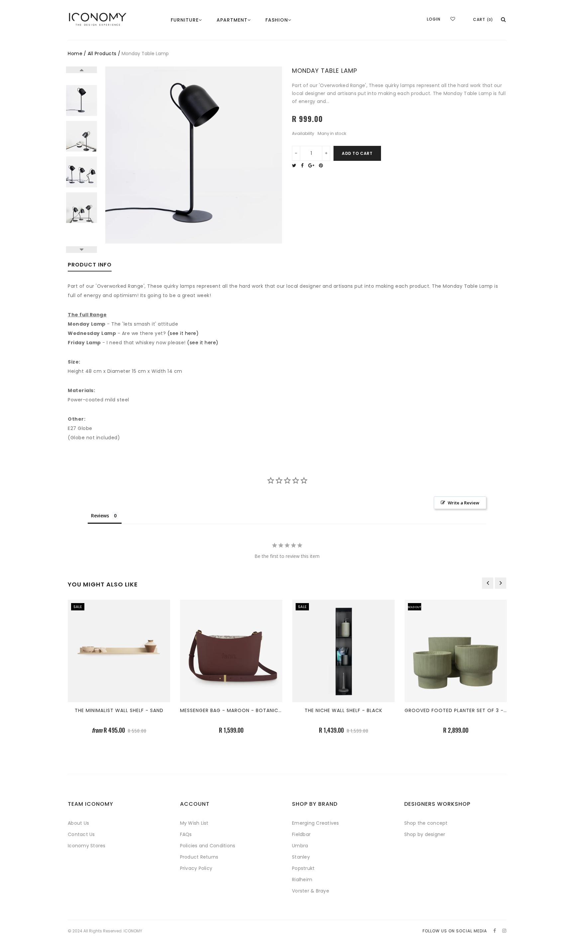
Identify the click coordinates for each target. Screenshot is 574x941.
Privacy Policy (196, 868)
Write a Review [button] (463, 503)
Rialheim (302, 879)
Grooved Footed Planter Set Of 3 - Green (463, 710)
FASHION (276, 20)
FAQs (186, 834)
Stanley (301, 857)
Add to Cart (357, 153)
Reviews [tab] (100, 515)
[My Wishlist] (452, 19)
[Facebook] (304, 165)
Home (75, 53)
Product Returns (199, 857)
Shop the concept (426, 823)
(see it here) (183, 333)
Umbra (300, 845)
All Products (102, 53)
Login (433, 19)
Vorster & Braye (310, 891)
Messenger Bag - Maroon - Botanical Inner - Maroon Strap (262, 710)
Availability (303, 134)
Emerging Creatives (315, 823)
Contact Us (81, 834)
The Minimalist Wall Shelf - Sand (119, 710)
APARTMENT (232, 20)
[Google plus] (313, 165)
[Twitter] (296, 165)
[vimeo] (322, 165)
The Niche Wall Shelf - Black (343, 710)
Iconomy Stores (87, 845)
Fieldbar (301, 834)
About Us (78, 823)
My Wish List (194, 823)
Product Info (90, 265)
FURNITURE (185, 20)
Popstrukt (303, 868)
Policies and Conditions (208, 845)
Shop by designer (424, 834)
